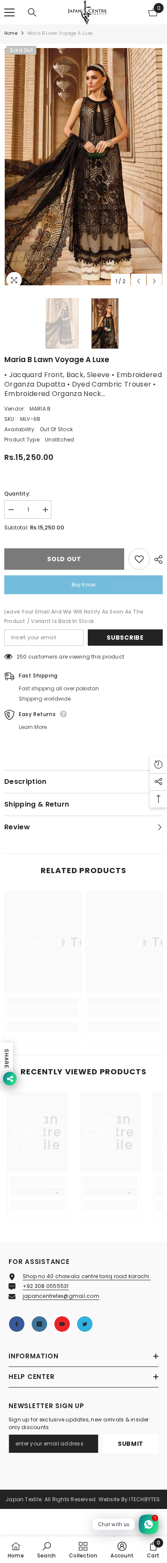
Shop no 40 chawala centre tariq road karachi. (87, 1276)
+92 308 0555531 (46, 1286)
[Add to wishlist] (139, 559)
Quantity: (17, 493)
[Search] (32, 12)
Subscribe (125, 637)
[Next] (154, 281)
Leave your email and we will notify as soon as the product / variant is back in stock (73, 616)
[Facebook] (17, 1324)
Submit (130, 1443)
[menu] (9, 12)
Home (11, 33)
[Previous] (138, 281)
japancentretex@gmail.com (61, 1296)
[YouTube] (62, 1324)
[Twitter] (85, 1324)
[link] (43, 1012)
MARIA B (40, 408)
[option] (83, 166)
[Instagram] (39, 1324)
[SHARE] (156, 559)
